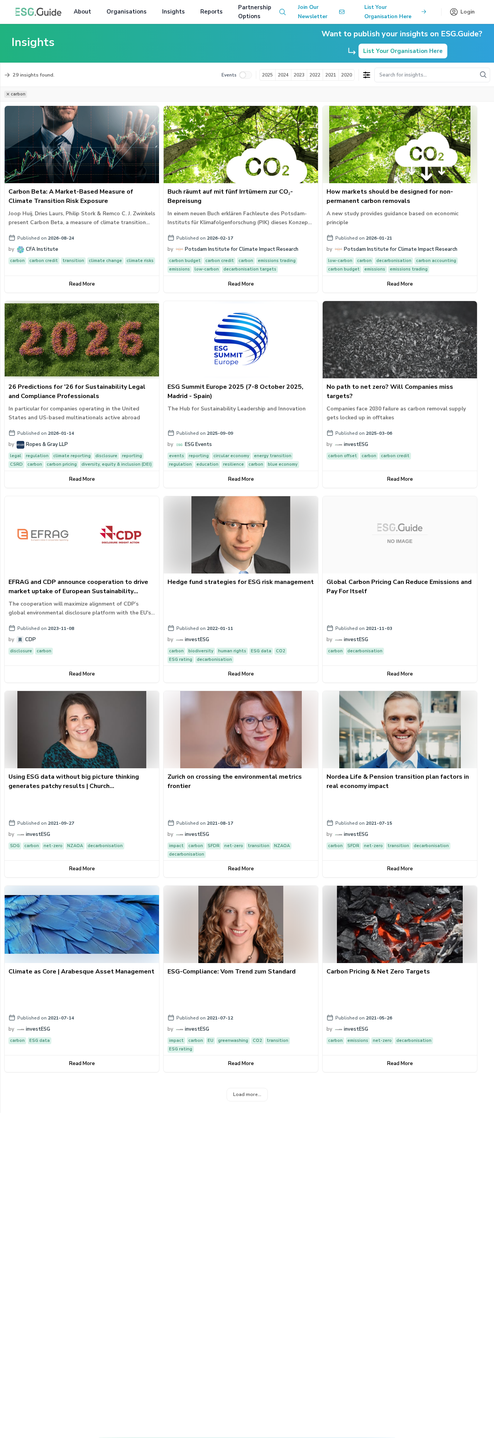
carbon (17, 261)
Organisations (127, 11)
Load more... (247, 1094)
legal (15, 456)
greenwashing (233, 1040)
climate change (105, 261)
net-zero (53, 846)
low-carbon (207, 269)
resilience (233, 464)
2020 (346, 75)
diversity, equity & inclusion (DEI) (116, 464)
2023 (299, 75)
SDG (15, 846)
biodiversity (200, 651)
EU (210, 1040)
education (207, 464)
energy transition (272, 456)
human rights (232, 651)
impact (176, 846)
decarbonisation (393, 261)
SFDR (214, 846)
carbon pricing (62, 464)
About (82, 11)
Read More (82, 284)
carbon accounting (436, 261)
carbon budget (185, 261)
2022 (315, 75)
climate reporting (72, 456)
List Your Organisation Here (387, 11)
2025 (267, 75)
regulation (37, 456)
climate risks (140, 261)
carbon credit (43, 261)
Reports (211, 11)
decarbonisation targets (249, 269)
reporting (132, 456)
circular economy (231, 456)
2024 (283, 75)
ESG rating (180, 659)
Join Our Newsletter (312, 11)
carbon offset (342, 456)
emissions (179, 269)
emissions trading (277, 261)
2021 (330, 75)
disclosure (106, 456)
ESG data (261, 651)
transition (73, 261)
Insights (173, 11)
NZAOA (75, 846)
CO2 (280, 651)
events (176, 456)
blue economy (283, 464)
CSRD (16, 464)
